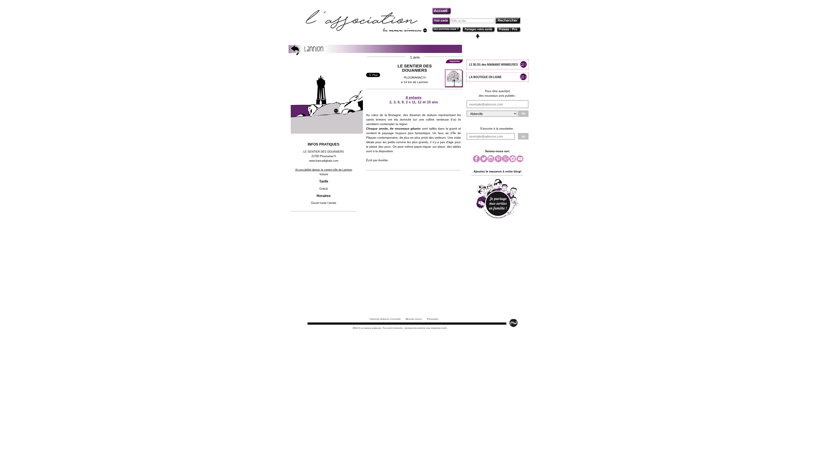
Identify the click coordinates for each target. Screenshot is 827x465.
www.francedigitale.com (323, 160)
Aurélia (383, 160)
